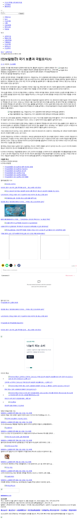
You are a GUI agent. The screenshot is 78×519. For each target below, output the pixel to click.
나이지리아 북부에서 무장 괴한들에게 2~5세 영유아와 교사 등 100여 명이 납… (27, 464)
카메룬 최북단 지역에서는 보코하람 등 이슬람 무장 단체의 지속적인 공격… (26, 482)
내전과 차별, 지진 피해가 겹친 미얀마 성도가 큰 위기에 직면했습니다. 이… (26, 415)
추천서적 (8, 27)
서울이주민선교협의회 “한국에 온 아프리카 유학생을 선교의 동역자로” (25, 226)
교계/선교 (8, 36)
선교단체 (8, 21)
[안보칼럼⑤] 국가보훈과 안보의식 (16, 169)
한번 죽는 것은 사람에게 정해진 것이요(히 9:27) (20, 389)
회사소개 (4, 510)
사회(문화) (8, 40)
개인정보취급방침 (34, 510)
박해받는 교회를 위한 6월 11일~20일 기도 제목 (16, 480)
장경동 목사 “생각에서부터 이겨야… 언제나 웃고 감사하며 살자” (22, 202)
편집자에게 (72, 510)
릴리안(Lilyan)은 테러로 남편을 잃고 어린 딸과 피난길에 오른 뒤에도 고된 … (26, 442)
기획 (6, 23)
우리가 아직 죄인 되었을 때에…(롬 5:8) (18, 398)
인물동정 (8, 42)
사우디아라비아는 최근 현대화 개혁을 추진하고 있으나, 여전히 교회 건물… (26, 473)
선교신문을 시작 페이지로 (13, 2)
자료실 (7, 29)
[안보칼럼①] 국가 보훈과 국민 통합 (16, 177)
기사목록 (13, 64)
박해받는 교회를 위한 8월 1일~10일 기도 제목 (16, 431)
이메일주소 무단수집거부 (50, 510)
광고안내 (12, 510)
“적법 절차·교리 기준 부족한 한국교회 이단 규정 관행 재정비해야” (23, 233)
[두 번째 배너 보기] (28, 367)
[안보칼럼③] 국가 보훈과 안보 (15, 173)
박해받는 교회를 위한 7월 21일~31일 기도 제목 (16, 440)
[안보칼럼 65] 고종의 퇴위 (9, 302)
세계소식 (8, 46)
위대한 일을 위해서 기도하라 (14, 405)
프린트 (7, 64)
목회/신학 (8, 38)
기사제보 (8, 4)
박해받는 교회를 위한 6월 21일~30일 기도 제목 (16, 471)
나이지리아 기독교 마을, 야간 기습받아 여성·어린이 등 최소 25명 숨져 (24, 194)
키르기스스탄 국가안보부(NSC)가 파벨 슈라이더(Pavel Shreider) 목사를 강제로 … (28, 433)
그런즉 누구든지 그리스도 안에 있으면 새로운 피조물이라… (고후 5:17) (28, 382)
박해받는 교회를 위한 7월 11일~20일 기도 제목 (16, 449)
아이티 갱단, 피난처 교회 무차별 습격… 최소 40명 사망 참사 (21, 187)
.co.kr (6, 495)
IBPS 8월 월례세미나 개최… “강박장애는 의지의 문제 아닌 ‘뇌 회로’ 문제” (25, 219)
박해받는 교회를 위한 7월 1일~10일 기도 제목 (16, 462)
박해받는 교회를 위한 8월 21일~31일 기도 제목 (16, 413)
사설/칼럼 (8, 25)
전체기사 (8, 17)
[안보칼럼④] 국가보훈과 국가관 (15, 171)
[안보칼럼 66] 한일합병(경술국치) (12, 323)
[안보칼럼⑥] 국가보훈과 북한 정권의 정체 (19, 167)
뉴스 (6, 19)
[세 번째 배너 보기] (31, 367)
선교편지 (8, 48)
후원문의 (8, 6)
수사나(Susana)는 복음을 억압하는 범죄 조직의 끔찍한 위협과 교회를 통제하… (27, 424)
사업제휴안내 (21, 510)
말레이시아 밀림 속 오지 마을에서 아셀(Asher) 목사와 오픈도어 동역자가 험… (27, 451)
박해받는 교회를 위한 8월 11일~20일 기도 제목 (16, 422)
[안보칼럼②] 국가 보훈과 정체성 (15, 175)
